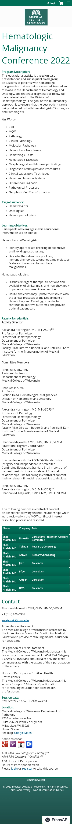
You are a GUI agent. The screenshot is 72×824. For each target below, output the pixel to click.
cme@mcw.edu (36, 779)
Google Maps (23, 733)
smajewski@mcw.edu (15, 620)
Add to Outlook (29, 744)
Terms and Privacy (19, 790)
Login (53, 3)
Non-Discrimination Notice (48, 790)
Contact (11, 601)
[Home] (36, 15)
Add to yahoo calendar (13, 744)
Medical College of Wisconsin (28, 786)
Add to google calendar (5, 744)
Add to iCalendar (21, 744)
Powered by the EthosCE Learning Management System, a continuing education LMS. (56, 820)
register (27, 768)
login (14, 768)
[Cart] (61, 5)
